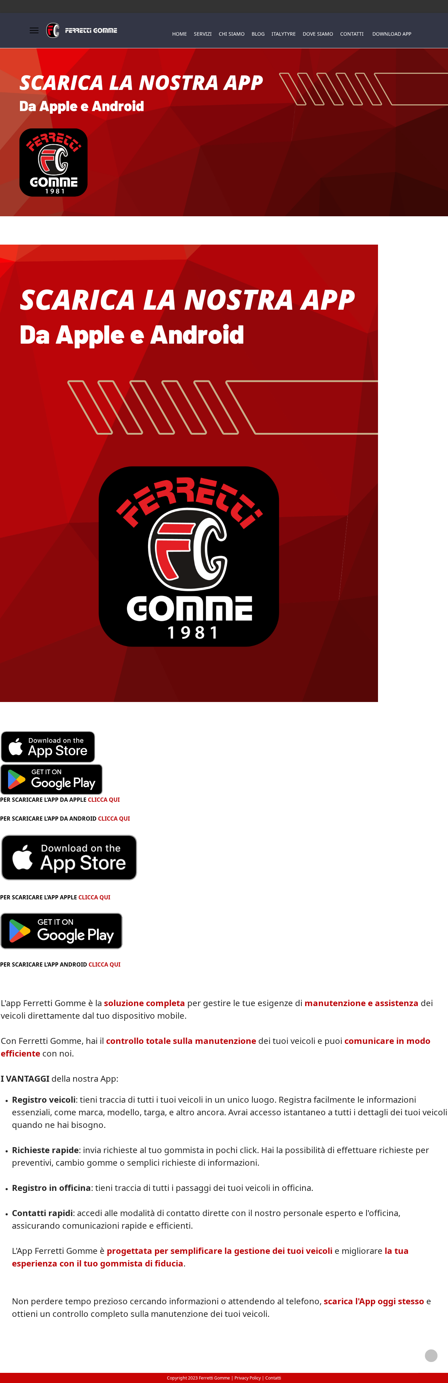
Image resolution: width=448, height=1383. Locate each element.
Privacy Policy (248, 1378)
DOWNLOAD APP (391, 33)
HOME (179, 33)
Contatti (273, 1378)
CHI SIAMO (232, 33)
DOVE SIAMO (318, 33)
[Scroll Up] (431, 1355)
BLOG (258, 33)
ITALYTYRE (284, 33)
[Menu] (34, 30)
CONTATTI (352, 33)
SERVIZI (203, 33)
